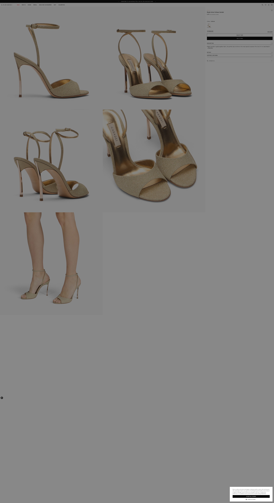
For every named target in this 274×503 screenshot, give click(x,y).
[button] (251, 499)
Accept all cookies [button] (251, 496)
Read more (263, 493)
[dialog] (251, 494)
